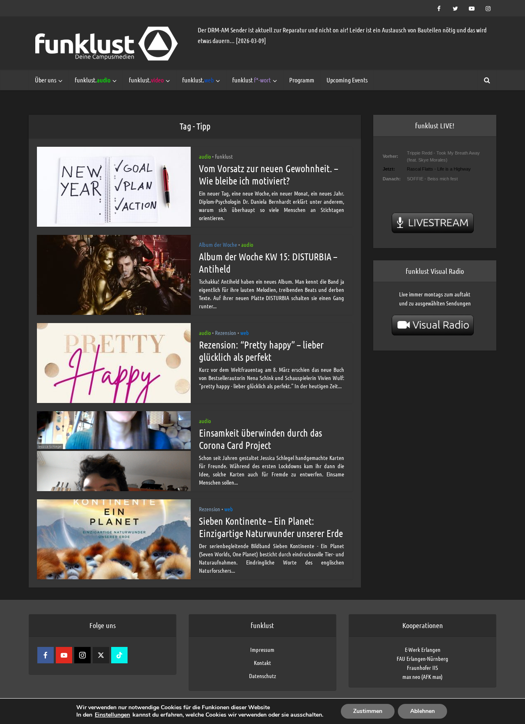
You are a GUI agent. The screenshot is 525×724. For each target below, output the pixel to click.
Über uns (45, 80)
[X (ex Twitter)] (101, 655)
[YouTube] (64, 655)
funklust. (92, 80)
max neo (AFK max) (422, 676)
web (244, 332)
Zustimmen (367, 711)
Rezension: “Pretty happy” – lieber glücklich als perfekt (261, 351)
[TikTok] (119, 655)
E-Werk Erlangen (423, 649)
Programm (301, 80)
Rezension (225, 332)
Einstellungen (112, 715)
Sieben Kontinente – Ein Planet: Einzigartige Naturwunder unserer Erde (271, 527)
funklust (251, 80)
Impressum (262, 649)
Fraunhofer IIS (422, 667)
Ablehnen (422, 711)
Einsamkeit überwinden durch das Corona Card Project (260, 439)
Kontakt (262, 662)
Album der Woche (218, 244)
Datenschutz (262, 675)
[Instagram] (82, 655)
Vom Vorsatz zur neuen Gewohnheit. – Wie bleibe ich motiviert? (268, 174)
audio (205, 156)
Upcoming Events (347, 80)
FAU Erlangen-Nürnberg (422, 658)
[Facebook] (45, 655)
